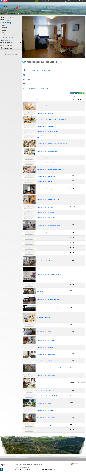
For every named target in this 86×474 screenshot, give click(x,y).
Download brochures (8, 48)
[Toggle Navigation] (21, 17)
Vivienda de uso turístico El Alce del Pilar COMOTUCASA (50, 169)
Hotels (3, 25)
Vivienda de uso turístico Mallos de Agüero (47, 383)
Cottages (4, 30)
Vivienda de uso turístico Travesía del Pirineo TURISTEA (50, 158)
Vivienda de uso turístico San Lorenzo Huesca (48, 243)
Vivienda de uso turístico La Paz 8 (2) (46, 176)
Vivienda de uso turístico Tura (44, 403)
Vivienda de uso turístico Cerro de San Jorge (47, 131)
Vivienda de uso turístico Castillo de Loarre (47, 360)
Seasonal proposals (7, 45)
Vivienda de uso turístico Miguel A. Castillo (47, 396)
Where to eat (6, 20)
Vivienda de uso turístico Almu (44, 331)
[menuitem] (11, 17)
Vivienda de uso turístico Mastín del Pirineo (47, 151)
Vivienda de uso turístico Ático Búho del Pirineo (48, 225)
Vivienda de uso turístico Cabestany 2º (46, 248)
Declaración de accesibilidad (22, 467)
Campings (4, 35)
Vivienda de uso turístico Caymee (45, 410)
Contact (70, 1)
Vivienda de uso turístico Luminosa (45, 212)
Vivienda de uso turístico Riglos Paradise (47, 425)
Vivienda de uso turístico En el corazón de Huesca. (49, 274)
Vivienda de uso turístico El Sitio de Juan (47, 238)
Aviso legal (18, 464)
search (81, 1)
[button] (72, 93)
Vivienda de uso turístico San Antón (45, 163)
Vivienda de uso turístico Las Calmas (46, 340)
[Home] (1, 14)
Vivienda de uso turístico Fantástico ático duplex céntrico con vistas (52, 136)
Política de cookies (38, 464)
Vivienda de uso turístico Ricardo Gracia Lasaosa (49, 391)
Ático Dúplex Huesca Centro (43, 317)
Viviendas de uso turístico (8, 37)
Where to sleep (6, 23)
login (65, 1)
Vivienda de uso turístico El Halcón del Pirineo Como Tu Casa (52, 143)
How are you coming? (8, 17)
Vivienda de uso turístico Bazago (45, 207)
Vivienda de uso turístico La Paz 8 (45, 181)
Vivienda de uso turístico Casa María (46, 375)
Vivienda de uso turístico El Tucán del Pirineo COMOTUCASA (51, 120)
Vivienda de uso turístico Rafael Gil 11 (46, 217)
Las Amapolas (40, 291)
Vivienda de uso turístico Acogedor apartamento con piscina (52, 189)
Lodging (3, 32)
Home (61, 1)
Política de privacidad (27, 464)
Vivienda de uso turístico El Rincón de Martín (48, 199)
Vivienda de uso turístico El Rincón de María (47, 106)
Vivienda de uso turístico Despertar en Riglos (48, 308)
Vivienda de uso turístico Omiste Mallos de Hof (48, 299)
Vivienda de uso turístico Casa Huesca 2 (46, 354)
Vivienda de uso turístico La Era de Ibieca (47, 325)
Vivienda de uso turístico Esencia (45, 113)
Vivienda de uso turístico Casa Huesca (46, 417)
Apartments (4, 28)
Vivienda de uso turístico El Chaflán (45, 233)
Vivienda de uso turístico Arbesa (45, 347)
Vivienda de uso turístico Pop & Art (45, 126)
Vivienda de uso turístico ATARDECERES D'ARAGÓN (49, 368)
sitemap (76, 1)
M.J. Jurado (39, 285)
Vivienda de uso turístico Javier (44, 253)
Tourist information (7, 43)
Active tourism (6, 40)
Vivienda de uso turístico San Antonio (46, 261)
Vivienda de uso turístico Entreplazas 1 (46, 430)
